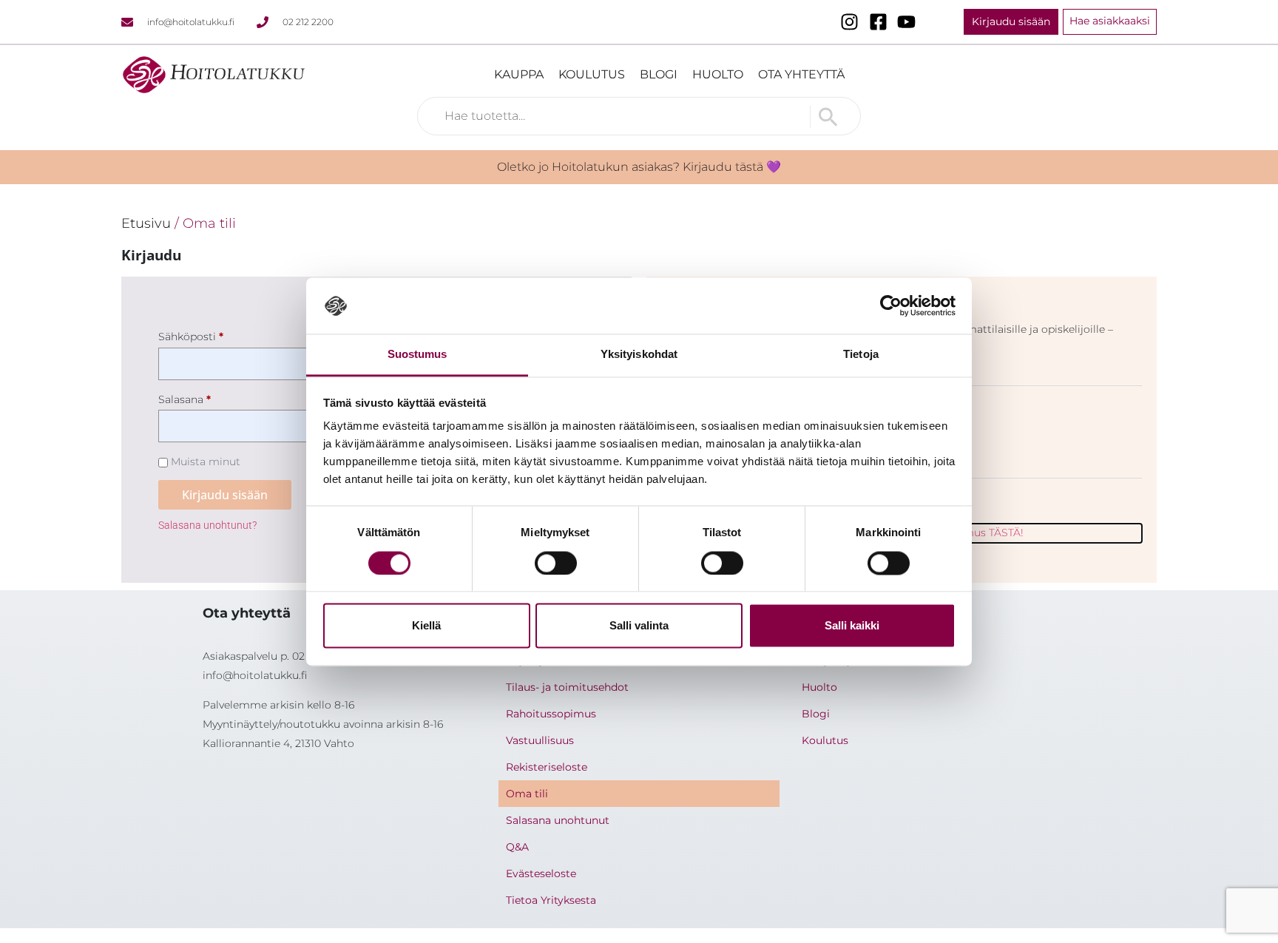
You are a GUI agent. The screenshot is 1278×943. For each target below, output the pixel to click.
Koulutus (591, 74)
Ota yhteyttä (801, 74)
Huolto (717, 74)
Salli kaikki (852, 626)
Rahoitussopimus (551, 713)
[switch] (556, 563)
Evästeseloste (541, 873)
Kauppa (519, 74)
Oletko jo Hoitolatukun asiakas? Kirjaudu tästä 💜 (639, 167)
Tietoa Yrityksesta (551, 900)
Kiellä (426, 626)
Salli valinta (639, 626)
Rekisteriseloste (546, 767)
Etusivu (146, 223)
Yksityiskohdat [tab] (639, 354)
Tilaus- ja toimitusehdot (567, 687)
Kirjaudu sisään (225, 495)
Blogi (658, 74)
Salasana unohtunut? (207, 525)
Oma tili (527, 793)
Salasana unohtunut (557, 820)
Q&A (517, 847)
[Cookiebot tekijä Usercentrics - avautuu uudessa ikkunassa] (891, 305)
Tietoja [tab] (861, 354)
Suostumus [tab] (417, 354)
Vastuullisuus (540, 740)
